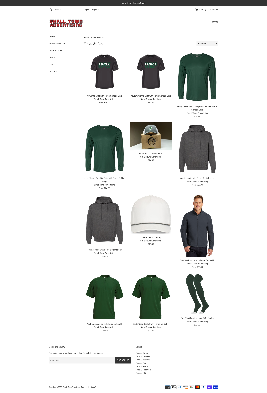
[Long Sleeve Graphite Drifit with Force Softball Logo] (104, 148)
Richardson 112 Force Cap (151, 153)
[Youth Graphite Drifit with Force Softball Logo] (151, 72)
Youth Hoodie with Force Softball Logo (104, 250)
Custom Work (55, 50)
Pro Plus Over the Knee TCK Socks (197, 318)
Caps (51, 64)
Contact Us (54, 57)
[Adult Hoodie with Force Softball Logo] (197, 148)
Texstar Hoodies (143, 356)
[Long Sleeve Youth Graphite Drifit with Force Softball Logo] (197, 77)
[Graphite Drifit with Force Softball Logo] (104, 72)
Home (52, 36)
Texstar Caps (142, 353)
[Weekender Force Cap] (151, 214)
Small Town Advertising (71, 387)
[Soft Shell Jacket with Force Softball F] (197, 225)
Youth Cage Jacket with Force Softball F (151, 324)
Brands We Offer (57, 43)
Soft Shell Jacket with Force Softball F (197, 260)
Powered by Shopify (88, 387)
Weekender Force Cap (151, 237)
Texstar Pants (142, 363)
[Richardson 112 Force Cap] (151, 136)
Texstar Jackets (143, 359)
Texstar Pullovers (143, 370)
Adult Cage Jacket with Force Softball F (104, 324)
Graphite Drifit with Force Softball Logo (104, 96)
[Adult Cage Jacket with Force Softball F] (104, 297)
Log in (86, 10)
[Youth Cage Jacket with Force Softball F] (151, 297)
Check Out (213, 10)
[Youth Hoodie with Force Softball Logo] (104, 220)
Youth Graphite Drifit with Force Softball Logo (151, 96)
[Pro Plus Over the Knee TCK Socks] (197, 294)
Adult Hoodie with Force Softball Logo (197, 178)
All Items (53, 71)
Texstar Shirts (142, 373)
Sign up (95, 10)
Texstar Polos (142, 366)
